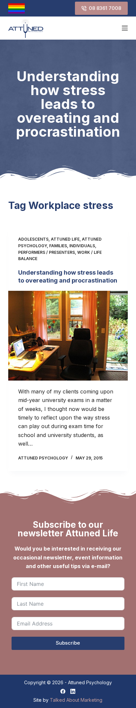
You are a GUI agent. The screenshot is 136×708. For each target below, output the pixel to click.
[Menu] (125, 28)
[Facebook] (62, 691)
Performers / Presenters (46, 252)
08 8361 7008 (105, 8)
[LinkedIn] (72, 691)
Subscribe (68, 643)
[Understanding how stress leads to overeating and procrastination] (68, 336)
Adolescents (33, 239)
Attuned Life (65, 239)
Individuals (82, 245)
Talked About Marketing (76, 700)
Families (58, 245)
